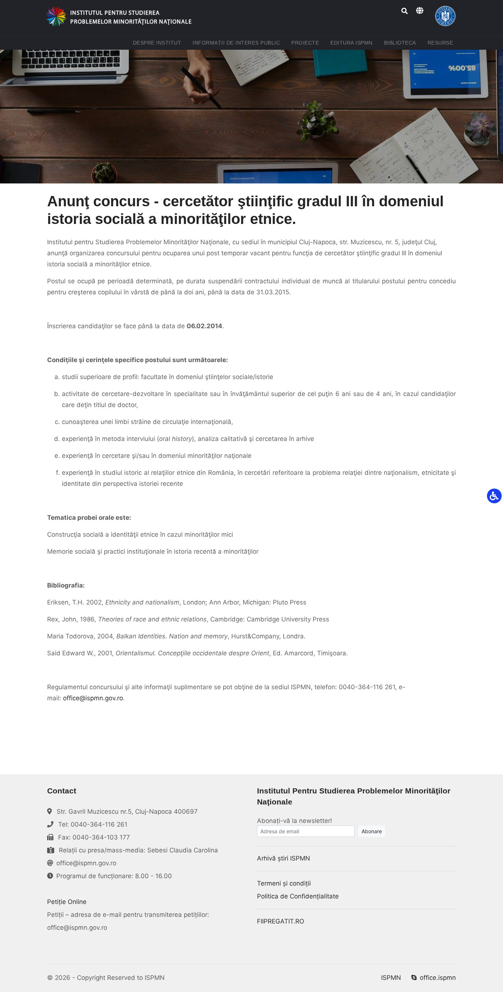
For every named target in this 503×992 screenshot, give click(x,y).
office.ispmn (438, 977)
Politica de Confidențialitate (298, 896)
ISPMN (391, 977)
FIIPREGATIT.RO (280, 921)
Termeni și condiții (284, 883)
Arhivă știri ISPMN (283, 858)
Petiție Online (67, 901)
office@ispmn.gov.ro (93, 698)
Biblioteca (401, 42)
